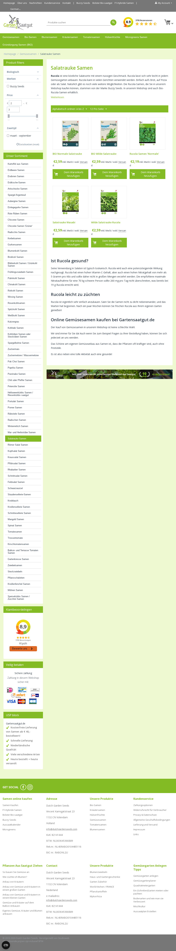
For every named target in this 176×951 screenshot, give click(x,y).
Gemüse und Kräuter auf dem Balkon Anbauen (18, 904)
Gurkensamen (15, 244)
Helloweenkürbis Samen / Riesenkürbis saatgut (20, 393)
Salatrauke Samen (17, 438)
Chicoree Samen (16, 219)
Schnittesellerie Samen (19, 513)
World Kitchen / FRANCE (102, 886)
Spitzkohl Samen (16, 309)
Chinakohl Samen (16, 284)
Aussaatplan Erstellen (144, 911)
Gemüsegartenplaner (144, 880)
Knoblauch (13, 500)
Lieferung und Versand (145, 824)
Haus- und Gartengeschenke (105, 876)
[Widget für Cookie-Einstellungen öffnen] (6, 945)
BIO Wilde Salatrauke (103, 153)
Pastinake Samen (16, 374)
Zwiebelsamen (15, 565)
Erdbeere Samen (16, 170)
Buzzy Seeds (83, 2)
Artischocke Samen (17, 188)
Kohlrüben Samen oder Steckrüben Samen (19, 335)
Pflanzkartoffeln (98, 891)
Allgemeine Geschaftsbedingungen (151, 819)
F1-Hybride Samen (124, 2)
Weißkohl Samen (16, 315)
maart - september (20, 135)
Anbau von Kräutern (13, 881)
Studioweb (63, 938)
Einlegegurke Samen (18, 207)
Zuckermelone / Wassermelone (23, 355)
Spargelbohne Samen (18, 343)
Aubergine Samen (16, 201)
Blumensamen (49, 37)
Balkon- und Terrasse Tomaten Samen (23, 551)
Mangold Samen (16, 519)
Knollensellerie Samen (19, 507)
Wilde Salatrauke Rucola (105, 222)
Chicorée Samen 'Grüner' (20, 226)
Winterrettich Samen (18, 426)
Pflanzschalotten (16, 577)
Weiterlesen (57, 97)
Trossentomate (15, 538)
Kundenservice (52, 2)
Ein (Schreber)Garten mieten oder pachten (150, 892)
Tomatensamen (91, 37)
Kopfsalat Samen (16, 451)
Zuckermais (13, 349)
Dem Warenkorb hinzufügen (73, 173)
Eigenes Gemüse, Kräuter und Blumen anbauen (22, 912)
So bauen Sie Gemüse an (16, 872)
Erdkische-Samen (16, 182)
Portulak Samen (16, 401)
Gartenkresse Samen (18, 559)
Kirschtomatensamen (18, 544)
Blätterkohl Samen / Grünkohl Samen (22, 264)
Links (136, 834)
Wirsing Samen (15, 297)
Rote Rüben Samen (17, 213)
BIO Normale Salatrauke (67, 153)
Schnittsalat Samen (17, 476)
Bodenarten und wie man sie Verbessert (148, 900)
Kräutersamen (70, 37)
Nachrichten (35, 2)
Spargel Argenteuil (17, 195)
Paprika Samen (15, 367)
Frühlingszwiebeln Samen (20, 272)
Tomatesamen (15, 531)
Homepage (9, 2)
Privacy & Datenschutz (145, 814)
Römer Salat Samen (18, 445)
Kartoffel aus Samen (18, 164)
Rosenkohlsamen (16, 303)
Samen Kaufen (10, 805)
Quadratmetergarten (144, 885)
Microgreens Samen (136, 37)
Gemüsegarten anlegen (145, 875)
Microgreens (9, 829)
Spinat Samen (15, 525)
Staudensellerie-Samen (19, 494)
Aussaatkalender (12, 824)
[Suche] (113, 22)
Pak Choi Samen (16, 361)
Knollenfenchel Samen (19, 584)
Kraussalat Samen (17, 457)
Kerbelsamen (14, 238)
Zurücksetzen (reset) (29, 144)
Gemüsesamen (11, 37)
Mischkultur (139, 906)
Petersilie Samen (16, 386)
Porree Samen (15, 407)
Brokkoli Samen (16, 257)
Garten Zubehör (98, 881)
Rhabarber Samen (17, 469)
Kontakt (67, 2)
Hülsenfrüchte (112, 37)
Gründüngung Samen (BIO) (18, 44)
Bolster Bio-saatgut (102, 2)
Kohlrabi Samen (16, 328)
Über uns (22, 2)
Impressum (139, 829)
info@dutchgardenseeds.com (61, 829)
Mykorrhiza (96, 896)
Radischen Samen (17, 420)
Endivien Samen (16, 176)
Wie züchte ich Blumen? (15, 876)
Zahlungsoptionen (143, 805)
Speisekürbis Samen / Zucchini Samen (19, 597)
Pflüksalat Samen (16, 463)
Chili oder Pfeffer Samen (20, 380)
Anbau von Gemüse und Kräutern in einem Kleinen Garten (21, 896)
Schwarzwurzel (15, 488)
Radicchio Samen (16, 232)
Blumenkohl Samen (17, 251)
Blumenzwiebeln (98, 872)
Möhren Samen (15, 590)
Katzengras (13, 321)
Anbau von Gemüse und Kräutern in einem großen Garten (21, 888)
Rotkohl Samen (15, 290)
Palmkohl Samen (16, 278)
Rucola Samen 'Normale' (144, 153)
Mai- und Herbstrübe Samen (22, 432)
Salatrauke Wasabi (64, 222)
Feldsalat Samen (16, 482)
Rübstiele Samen (16, 413)
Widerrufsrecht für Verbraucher (150, 809)
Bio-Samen (30, 37)
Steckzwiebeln (15, 571)
